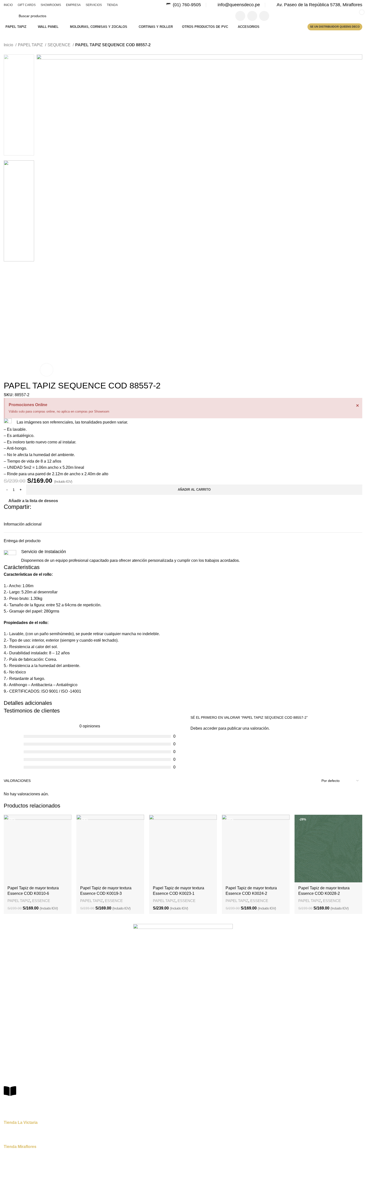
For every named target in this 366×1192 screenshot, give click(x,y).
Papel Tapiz (13, 1013)
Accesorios (12, 1039)
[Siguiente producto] (16, 51)
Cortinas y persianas (20, 1030)
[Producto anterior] (6, 51)
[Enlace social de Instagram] (252, 16)
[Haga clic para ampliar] (46, 370)
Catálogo (11, 997)
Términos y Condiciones (23, 1081)
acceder (210, 728)
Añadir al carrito (194, 489)
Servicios (11, 989)
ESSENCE (41, 901)
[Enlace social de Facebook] (240, 16)
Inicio (9, 45)
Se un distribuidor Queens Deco (335, 26)
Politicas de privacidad (21, 1072)
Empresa (11, 980)
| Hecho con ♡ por (201, 1185)
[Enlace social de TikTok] (264, 16)
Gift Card (11, 963)
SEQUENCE (59, 45)
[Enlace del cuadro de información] (183, 5)
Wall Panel (12, 1022)
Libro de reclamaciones (32, 1102)
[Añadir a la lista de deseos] (65, 821)
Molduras (11, 1047)
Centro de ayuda (17, 1063)
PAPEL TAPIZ (31, 45)
